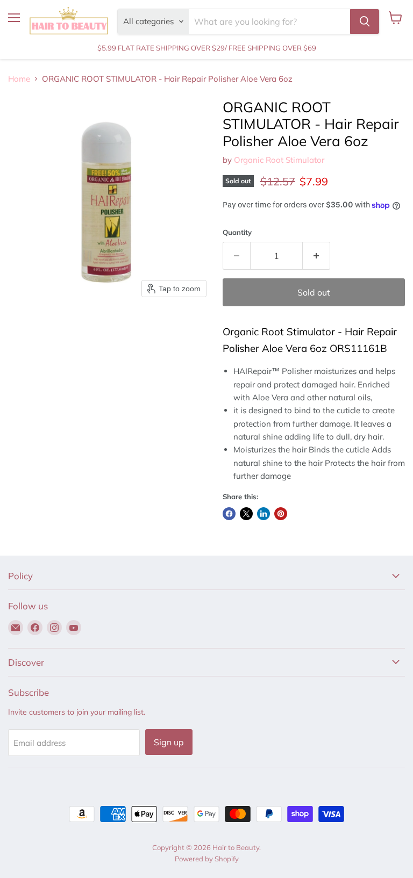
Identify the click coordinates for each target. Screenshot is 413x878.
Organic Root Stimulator (279, 160)
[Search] (364, 21)
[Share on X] (246, 513)
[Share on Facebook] (229, 513)
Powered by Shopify (207, 858)
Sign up (169, 742)
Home (19, 78)
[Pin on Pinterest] (280, 513)
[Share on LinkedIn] (263, 513)
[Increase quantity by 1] (316, 256)
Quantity (237, 232)
